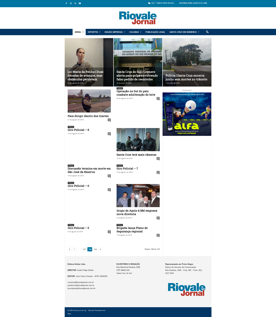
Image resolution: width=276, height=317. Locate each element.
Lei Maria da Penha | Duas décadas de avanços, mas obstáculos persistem (85, 75)
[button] (207, 32)
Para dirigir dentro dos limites (88, 116)
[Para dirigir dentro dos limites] (89, 100)
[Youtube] (80, 3)
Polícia (70, 111)
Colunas (134, 32)
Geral (78, 32)
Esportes (93, 32)
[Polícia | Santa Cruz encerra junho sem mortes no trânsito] (187, 66)
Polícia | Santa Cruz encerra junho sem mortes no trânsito (186, 77)
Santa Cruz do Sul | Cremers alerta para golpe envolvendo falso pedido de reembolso (137, 75)
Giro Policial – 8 (78, 130)
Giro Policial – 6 (78, 185)
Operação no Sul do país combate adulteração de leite (136, 92)
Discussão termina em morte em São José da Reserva (89, 170)
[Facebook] (66, 3)
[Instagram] (71, 3)
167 (84, 249)
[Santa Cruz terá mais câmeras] (138, 139)
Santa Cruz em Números (183, 32)
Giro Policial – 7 (127, 168)
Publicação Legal (155, 32)
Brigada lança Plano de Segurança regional (132, 229)
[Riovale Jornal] (138, 18)
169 (95, 249)
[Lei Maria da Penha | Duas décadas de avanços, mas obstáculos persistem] (89, 66)
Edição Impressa (114, 32)
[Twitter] (75, 3)
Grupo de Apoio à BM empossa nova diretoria (137, 212)
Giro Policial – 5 (78, 228)
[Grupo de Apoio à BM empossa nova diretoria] (138, 195)
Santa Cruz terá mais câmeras (136, 154)
